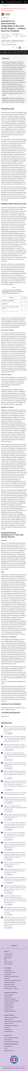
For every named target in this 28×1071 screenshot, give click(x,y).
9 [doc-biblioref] (24, 184)
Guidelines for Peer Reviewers (10, 1011)
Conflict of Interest (8, 1019)
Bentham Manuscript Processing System (12, 980)
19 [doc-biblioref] (16, 608)
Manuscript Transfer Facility (10, 986)
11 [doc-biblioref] (15, 277)
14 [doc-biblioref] (10, 441)
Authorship (6, 978)
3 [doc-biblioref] (6, 120)
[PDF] (20, 48)
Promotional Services (8, 1050)
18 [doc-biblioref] (11, 602)
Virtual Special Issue (8, 1005)
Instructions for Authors (9, 984)
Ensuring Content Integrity (9, 999)
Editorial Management (9, 994)
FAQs (5, 960)
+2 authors (16, 36)
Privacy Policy (16, 1068)
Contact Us (22, 1068)
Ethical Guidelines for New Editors (11, 1001)
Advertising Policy (8, 1046)
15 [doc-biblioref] (24, 558)
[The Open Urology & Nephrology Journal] (14, 1059)
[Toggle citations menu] (9, 750)
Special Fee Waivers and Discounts (11, 988)
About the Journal (8, 953)
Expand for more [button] (21, 314)
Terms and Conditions (7, 1068)
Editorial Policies (7, 996)
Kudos (5, 1048)
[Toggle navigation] (2, 2)
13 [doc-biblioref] (8, 441)
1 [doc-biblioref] (5, 120)
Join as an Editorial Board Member (11, 1037)
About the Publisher (8, 955)
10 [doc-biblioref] (13, 216)
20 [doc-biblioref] (20, 619)
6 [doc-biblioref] (20, 176)
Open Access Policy (8, 961)
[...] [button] (22, 34)
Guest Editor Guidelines (9, 1003)
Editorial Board (7, 957)
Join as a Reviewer (8, 1039)
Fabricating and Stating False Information (13, 1021)
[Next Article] (26, 48)
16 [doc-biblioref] (8, 563)
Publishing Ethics (8, 1029)
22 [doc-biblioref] (12, 658)
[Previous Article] (23, 48)
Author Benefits (7, 974)
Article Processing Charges (9, 972)
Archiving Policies (8, 970)
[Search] (25, 2)
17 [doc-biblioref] (19, 591)
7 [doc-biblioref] (23, 184)
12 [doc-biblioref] (19, 432)
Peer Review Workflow (9, 1007)
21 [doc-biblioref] (24, 634)
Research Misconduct (8, 1031)
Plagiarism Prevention (8, 1023)
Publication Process (8, 1009)
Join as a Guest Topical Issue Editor (11, 1041)
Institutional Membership (9, 982)
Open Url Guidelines (8, 964)
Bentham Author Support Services (11, 976)
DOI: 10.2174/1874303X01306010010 (8, 44)
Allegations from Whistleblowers (11, 1017)
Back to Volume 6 (5, 5)
